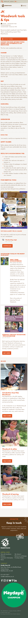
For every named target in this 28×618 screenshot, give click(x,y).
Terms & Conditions (6, 554)
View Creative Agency (15, 614)
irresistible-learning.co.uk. (17, 275)
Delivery (3, 556)
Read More (6, 416)
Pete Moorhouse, (20, 268)
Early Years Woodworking (16, 260)
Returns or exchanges (21, 556)
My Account (18, 554)
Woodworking (6, 25)
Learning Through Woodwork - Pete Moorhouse (14, 335)
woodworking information (17, 292)
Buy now (6, 353)
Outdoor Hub (11, 23)
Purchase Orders (19, 558)
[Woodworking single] (14, 210)
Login (12, 1)
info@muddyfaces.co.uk (7, 576)
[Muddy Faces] (7, 6)
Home (4, 23)
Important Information (7, 558)
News (2, 559)
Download (6, 246)
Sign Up (6, 1)
